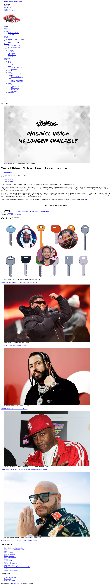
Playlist (6, 36)
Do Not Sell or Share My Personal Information (17, 567)
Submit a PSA (12, 51)
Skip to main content (6, 1)
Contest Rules (8, 560)
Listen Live (11, 34)
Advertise (10, 56)
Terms (6, 559)
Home (6, 26)
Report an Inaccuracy (10, 557)
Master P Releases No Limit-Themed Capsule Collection (33, 211)
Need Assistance (8, 552)
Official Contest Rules (14, 45)
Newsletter (7, 58)
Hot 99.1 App (8, 7)
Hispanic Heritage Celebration (16, 39)
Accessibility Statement (10, 563)
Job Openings (11, 53)
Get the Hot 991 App (13, 33)
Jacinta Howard (5, 175)
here (86, 199)
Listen (6, 31)
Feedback (10, 50)
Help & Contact (12, 55)
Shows (9, 29)
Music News (7, 9)
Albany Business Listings (11, 570)
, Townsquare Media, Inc (16, 583)
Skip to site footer (17, 1)
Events (6, 37)
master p (10, 213)
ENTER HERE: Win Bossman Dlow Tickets (13, 345)
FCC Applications (9, 556)
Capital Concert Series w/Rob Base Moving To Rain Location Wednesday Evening (24, 469)
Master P (3, 184)
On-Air (6, 28)
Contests (6, 44)
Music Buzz (10, 214)
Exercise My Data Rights (11, 565)
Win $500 (7, 6)
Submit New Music (9, 10)
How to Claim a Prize (14, 47)
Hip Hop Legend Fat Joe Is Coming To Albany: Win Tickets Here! (19, 540)
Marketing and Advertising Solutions (14, 549)
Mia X (25, 196)
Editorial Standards (9, 554)
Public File (7, 551)
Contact (6, 48)
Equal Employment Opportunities (13, 548)
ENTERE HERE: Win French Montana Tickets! (14, 409)
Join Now (7, 40)
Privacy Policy (8, 562)
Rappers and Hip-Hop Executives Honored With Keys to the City (19, 282)
